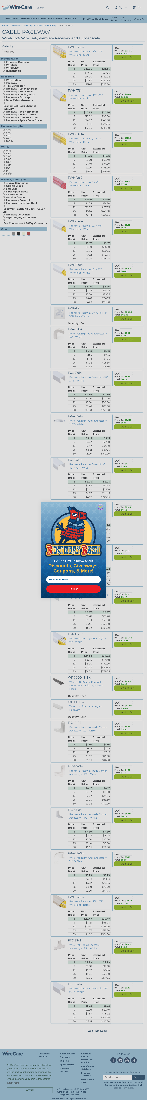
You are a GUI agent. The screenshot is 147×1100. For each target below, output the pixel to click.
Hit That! (73, 589)
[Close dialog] (100, 507)
